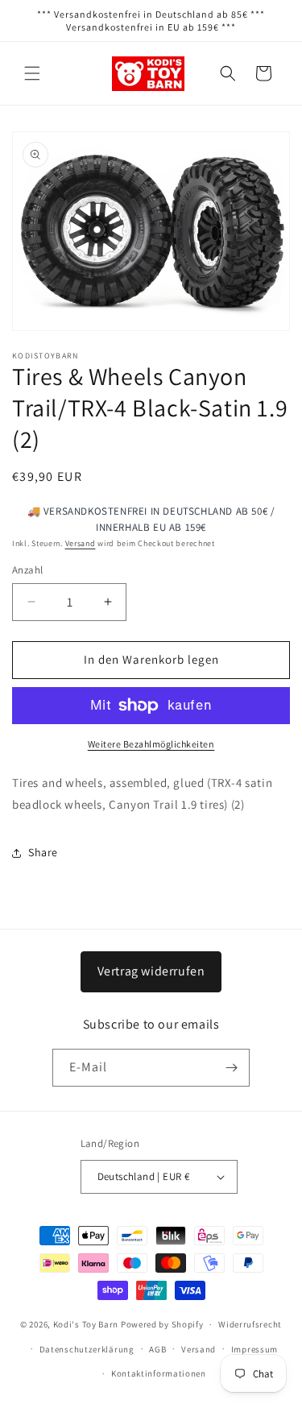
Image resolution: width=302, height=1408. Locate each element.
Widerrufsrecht (250, 1324)
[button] (32, 73)
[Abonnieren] (231, 1068)
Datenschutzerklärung (86, 1349)
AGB (157, 1349)
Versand (80, 543)
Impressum (254, 1349)
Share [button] (43, 852)
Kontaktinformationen (158, 1373)
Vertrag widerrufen (151, 971)
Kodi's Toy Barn (86, 1324)
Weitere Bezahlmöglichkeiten (151, 744)
